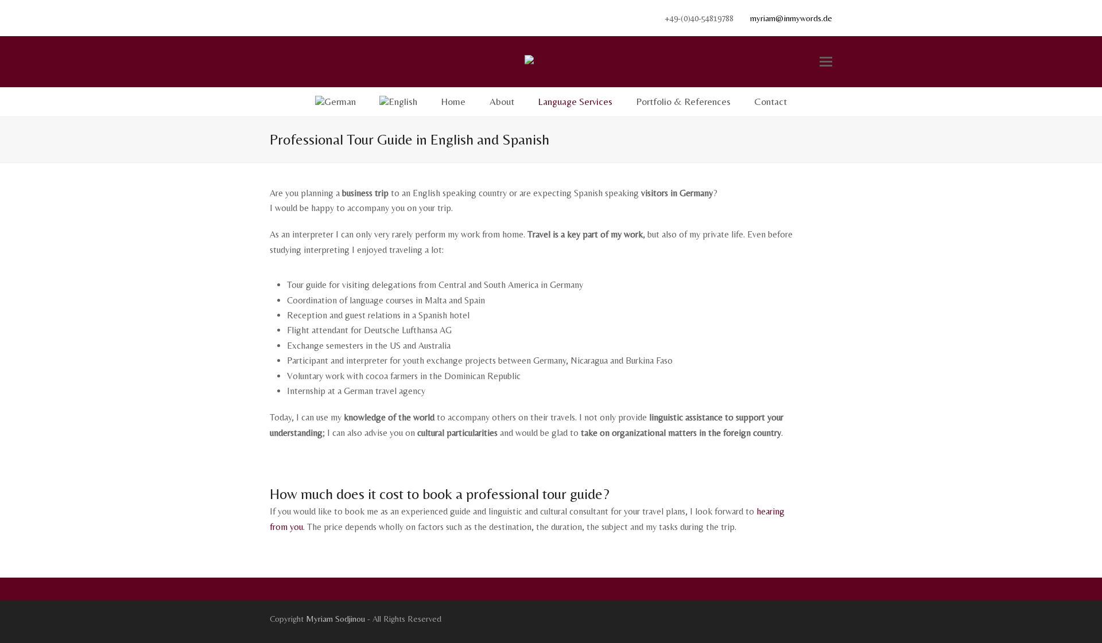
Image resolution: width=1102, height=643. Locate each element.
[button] (826, 62)
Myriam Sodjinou (335, 618)
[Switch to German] (335, 102)
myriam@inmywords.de (791, 18)
